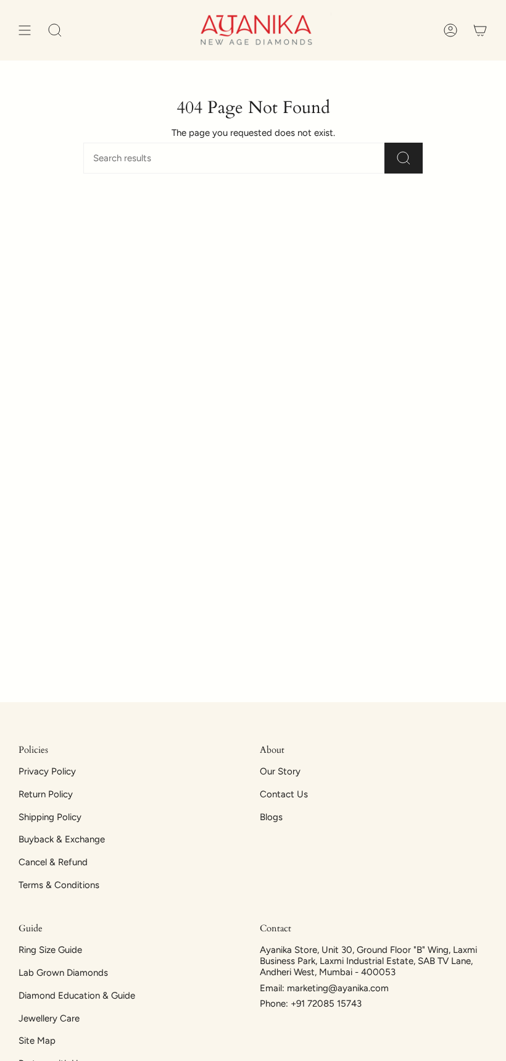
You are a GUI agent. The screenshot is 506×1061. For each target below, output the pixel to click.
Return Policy (46, 794)
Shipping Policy (50, 817)
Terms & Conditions (59, 885)
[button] (55, 30)
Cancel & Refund (53, 862)
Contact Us (284, 794)
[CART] (480, 30)
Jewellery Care (49, 1018)
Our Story (280, 771)
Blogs (271, 817)
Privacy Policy (47, 771)
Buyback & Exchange (62, 839)
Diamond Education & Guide (77, 995)
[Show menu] (24, 30)
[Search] (403, 158)
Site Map (37, 1040)
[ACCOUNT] (450, 30)
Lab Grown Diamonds (63, 972)
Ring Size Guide (50, 949)
